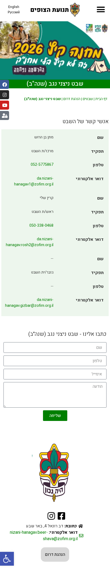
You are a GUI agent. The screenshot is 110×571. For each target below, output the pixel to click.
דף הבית (101, 99)
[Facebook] (4, 84)
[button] (7, 559)
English (13, 7)
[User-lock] (4, 115)
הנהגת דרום (71, 99)
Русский (14, 12)
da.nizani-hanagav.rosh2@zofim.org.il (29, 242)
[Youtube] (4, 105)
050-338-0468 (41, 225)
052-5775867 (42, 164)
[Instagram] (4, 94)
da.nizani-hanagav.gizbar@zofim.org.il (29, 302)
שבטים (88, 99)
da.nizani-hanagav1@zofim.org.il (33, 181)
